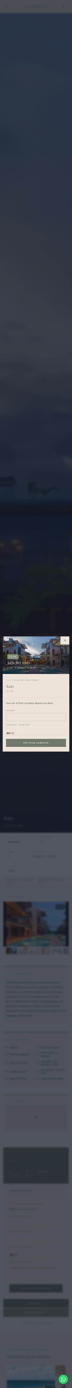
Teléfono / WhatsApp (18, 725)
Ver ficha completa (36, 743)
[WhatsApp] (63, 1379)
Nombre (10, 710)
